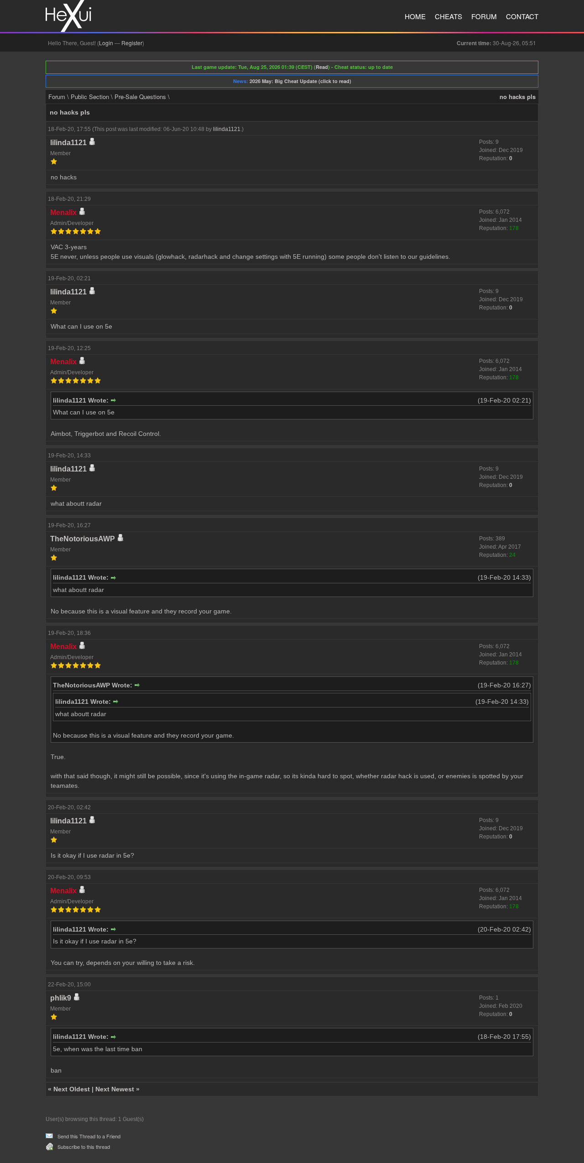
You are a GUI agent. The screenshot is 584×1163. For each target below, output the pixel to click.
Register (131, 43)
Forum (484, 16)
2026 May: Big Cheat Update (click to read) (300, 81)
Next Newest (114, 1089)
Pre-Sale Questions (140, 96)
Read (322, 66)
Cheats (448, 16)
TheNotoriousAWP (82, 539)
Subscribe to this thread (83, 1146)
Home (415, 16)
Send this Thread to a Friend (88, 1136)
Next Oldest (71, 1089)
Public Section (90, 96)
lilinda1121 (226, 129)
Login (106, 43)
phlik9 (60, 998)
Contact (522, 16)
